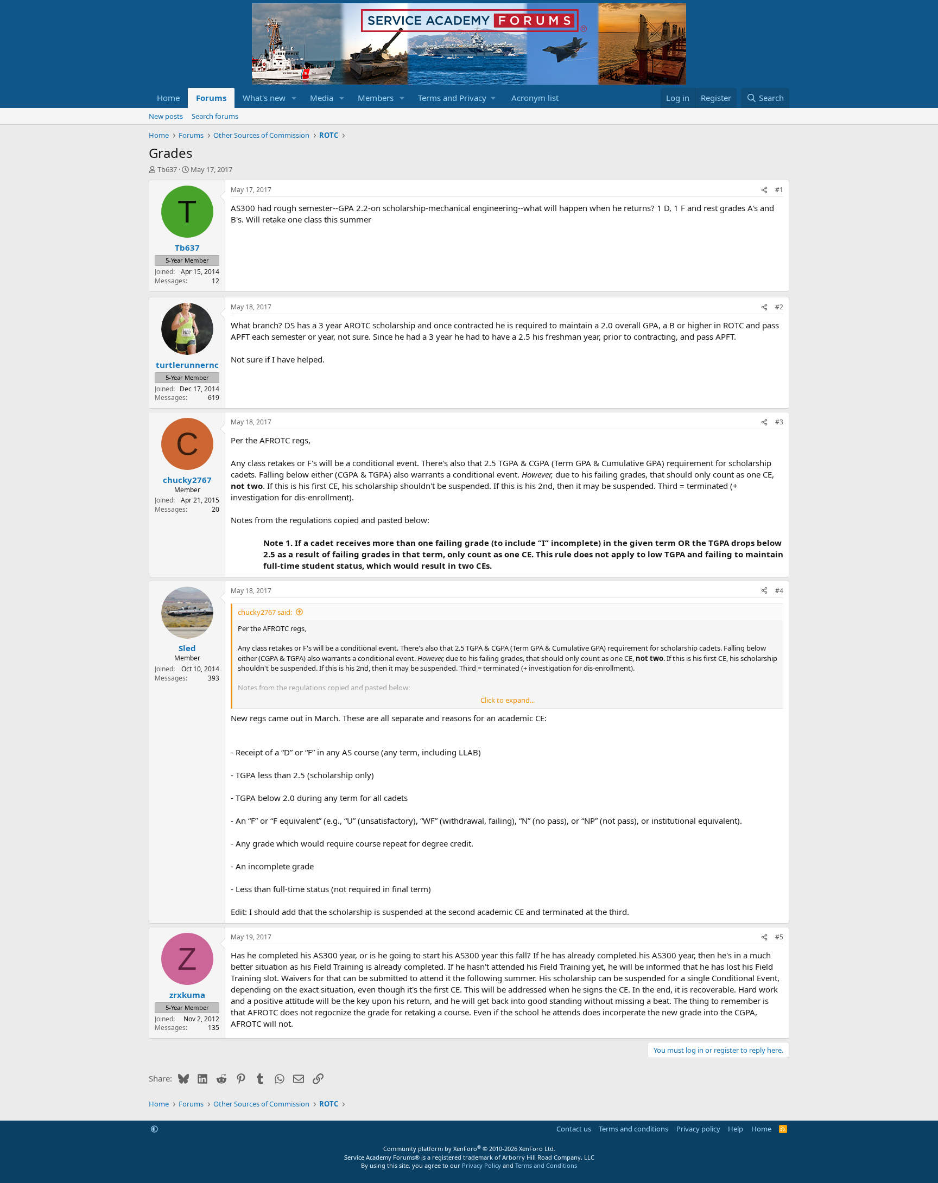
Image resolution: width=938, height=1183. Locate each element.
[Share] (764, 190)
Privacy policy (698, 1129)
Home (168, 97)
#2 (779, 306)
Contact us (573, 1129)
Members (376, 97)
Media (321, 97)
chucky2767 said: (265, 612)
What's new (264, 97)
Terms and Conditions (546, 1165)
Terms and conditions (633, 1129)
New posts (166, 116)
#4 (779, 590)
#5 (779, 937)
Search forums (215, 116)
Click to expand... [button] (507, 700)
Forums (211, 97)
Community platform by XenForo (469, 1148)
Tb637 (167, 169)
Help (735, 1129)
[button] (294, 98)
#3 (779, 422)
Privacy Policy (481, 1165)
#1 (779, 189)
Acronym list (535, 97)
